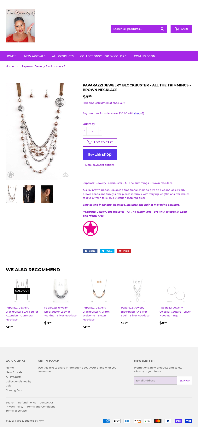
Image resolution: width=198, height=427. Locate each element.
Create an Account (181, 20)
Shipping (89, 102)
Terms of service (16, 410)
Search (10, 402)
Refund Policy (27, 402)
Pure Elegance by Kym (29, 420)
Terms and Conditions (41, 406)
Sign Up (185, 380)
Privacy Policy (14, 406)
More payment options (99, 164)
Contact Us (47, 402)
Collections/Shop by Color (102, 56)
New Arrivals (34, 56)
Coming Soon (144, 56)
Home (10, 56)
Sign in (162, 20)
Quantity (89, 124)
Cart (184, 28)
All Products (63, 56)
